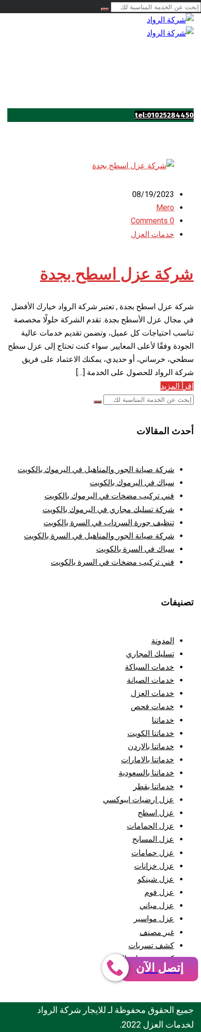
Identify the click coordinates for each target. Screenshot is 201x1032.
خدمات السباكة (149, 667)
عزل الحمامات (150, 826)
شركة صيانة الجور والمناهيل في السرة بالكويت (99, 535)
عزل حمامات (152, 852)
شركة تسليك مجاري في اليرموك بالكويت (108, 509)
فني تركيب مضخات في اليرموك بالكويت (109, 495)
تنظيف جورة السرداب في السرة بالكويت (108, 522)
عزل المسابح (153, 839)
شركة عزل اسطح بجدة (117, 274)
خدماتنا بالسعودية (146, 772)
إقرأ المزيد (177, 386)
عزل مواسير (154, 918)
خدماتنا (163, 720)
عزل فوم (159, 892)
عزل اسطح (156, 812)
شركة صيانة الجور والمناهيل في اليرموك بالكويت (96, 469)
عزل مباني (157, 905)
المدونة (162, 640)
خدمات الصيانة (150, 680)
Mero (165, 207)
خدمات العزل (152, 234)
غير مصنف (157, 932)
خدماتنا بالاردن (151, 746)
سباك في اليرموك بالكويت (132, 482)
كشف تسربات (151, 945)
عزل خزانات (154, 866)
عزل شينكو (156, 879)
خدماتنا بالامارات (147, 759)
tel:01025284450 (164, 115)
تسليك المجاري (150, 653)
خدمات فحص (152, 706)
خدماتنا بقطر (153, 786)
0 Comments (152, 220)
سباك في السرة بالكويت (135, 549)
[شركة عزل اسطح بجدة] (133, 165)
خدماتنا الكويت (150, 733)
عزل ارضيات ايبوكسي (138, 799)
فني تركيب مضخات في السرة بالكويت (112, 562)
